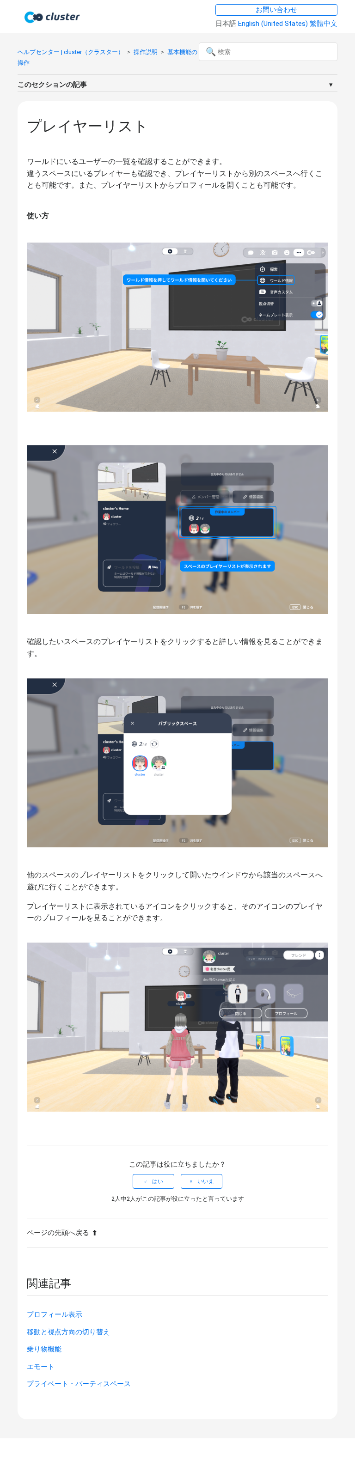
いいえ (205, 1181)
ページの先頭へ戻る (58, 1233)
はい (157, 1181)
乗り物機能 (44, 1349)
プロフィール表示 (54, 1314)
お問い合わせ (276, 10)
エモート (41, 1367)
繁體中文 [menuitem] (323, 23)
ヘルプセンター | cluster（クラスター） (71, 52)
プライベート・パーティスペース (79, 1384)
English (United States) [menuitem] (274, 23)
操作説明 (146, 52)
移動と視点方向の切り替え (68, 1332)
